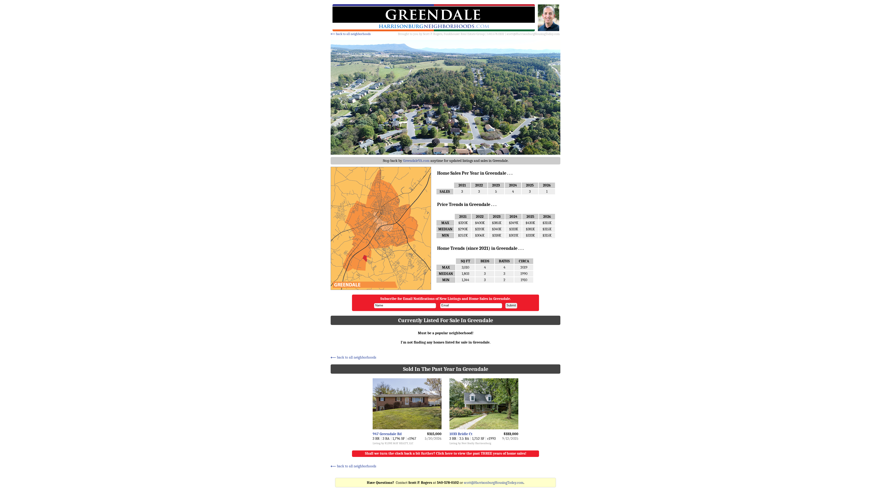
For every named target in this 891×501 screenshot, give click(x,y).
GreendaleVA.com (416, 161)
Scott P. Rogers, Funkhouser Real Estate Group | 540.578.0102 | (465, 34)
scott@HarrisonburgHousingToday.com (533, 34)
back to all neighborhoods (351, 34)
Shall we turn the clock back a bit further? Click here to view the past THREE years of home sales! (445, 453)
